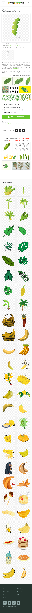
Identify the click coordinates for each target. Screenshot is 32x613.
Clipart (10, 45)
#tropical (14, 124)
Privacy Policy (6, 591)
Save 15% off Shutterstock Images (20, 75)
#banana (4, 124)
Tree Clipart (17, 45)
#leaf (9, 124)
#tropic (20, 124)
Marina (13, 43)
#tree (24, 124)
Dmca (4, 594)
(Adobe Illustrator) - (12, 107)
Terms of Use (20, 591)
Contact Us (6, 597)
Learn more (16, 68)
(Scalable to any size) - (13, 110)
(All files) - (10, 112)
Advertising (20, 588)
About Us (5, 588)
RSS (18, 594)
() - (11, 105)
